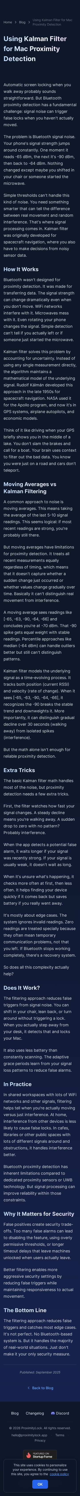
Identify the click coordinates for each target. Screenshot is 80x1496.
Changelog (35, 1413)
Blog (22, 22)
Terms (59, 1435)
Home (8, 22)
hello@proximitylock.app (29, 1435)
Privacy (40, 1440)
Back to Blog (42, 1388)
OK (40, 1484)
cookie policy (59, 1474)
